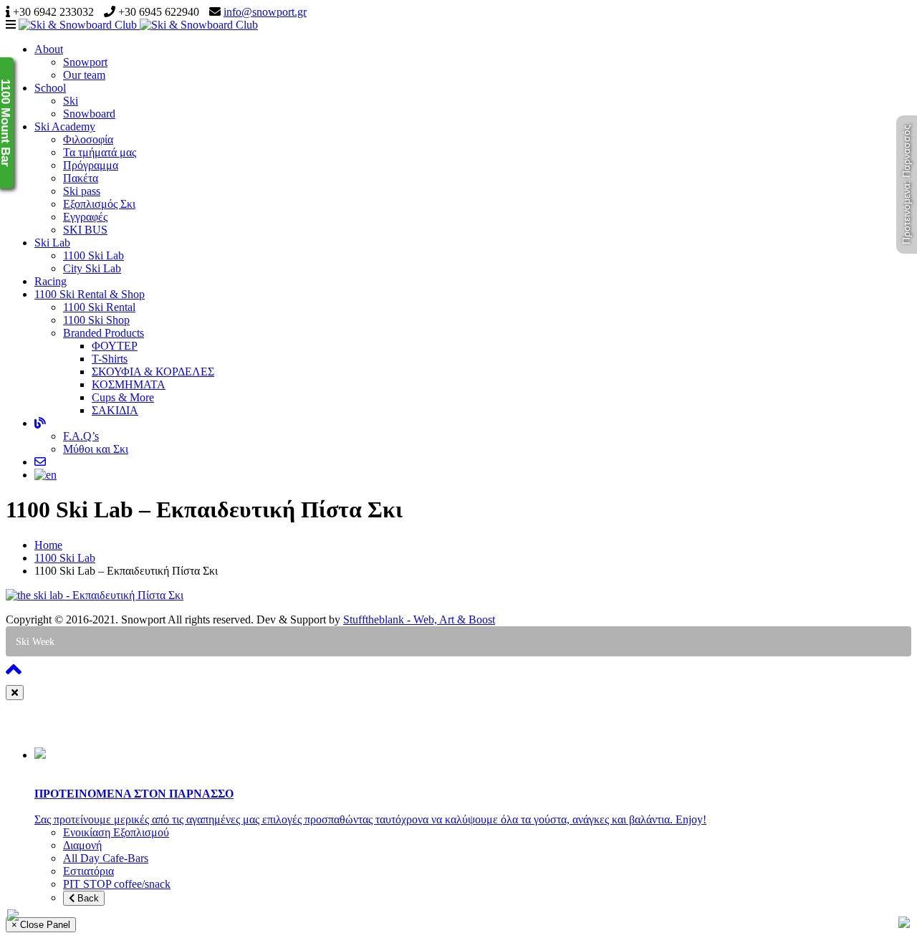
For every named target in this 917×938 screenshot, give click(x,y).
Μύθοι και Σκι (95, 449)
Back (87, 898)
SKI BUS (85, 230)
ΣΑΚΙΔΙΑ (115, 410)
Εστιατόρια (88, 871)
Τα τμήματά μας (99, 152)
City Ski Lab (92, 268)
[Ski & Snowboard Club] (138, 25)
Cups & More (123, 397)
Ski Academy (64, 126)
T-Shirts (110, 359)
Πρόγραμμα (90, 165)
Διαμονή (82, 845)
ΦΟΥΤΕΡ (115, 346)
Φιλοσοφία (88, 139)
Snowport (85, 62)
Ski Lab (52, 242)
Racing (50, 281)
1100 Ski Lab (93, 255)
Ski (70, 101)
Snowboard (89, 113)
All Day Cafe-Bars (105, 858)
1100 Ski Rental (99, 307)
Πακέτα (80, 178)
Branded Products (103, 333)
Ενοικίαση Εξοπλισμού (116, 832)
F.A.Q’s (81, 436)
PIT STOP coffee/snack (117, 884)
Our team (84, 75)
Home (48, 545)
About (48, 49)
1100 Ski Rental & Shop (89, 294)
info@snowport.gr (265, 12)
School (50, 88)
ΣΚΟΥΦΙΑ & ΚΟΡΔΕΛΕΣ (153, 371)
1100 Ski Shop (96, 320)
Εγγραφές (85, 217)
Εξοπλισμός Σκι (99, 204)
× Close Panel (40, 924)
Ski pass (81, 191)
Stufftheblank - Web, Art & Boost (419, 619)
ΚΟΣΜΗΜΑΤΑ (128, 384)
